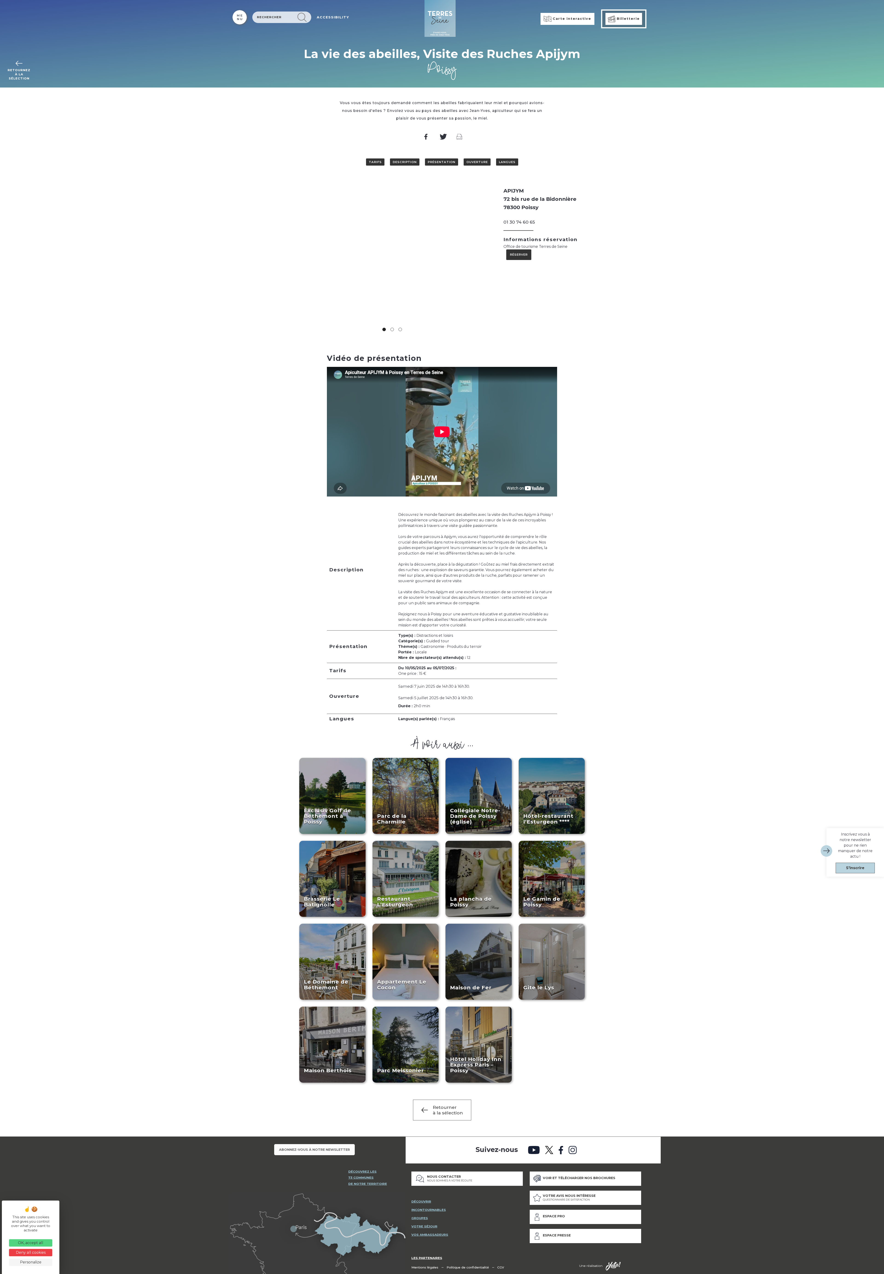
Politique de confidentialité (468, 1267)
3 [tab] (400, 329)
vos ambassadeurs (429, 1234)
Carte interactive (571, 19)
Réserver (519, 254)
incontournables (428, 1210)
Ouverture (477, 162)
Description (405, 162)
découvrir (421, 1201)
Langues (507, 162)
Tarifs (375, 162)
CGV (500, 1267)
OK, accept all (30, 1243)
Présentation (441, 162)
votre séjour (424, 1226)
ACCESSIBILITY (333, 17)
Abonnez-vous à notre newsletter (314, 1150)
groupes (419, 1218)
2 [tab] (392, 329)
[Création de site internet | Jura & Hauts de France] (613, 1266)
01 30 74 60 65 (519, 222)
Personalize (30, 1262)
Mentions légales (424, 1267)
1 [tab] (384, 329)
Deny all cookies (31, 1252)
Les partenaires (426, 1258)
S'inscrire (855, 868)
